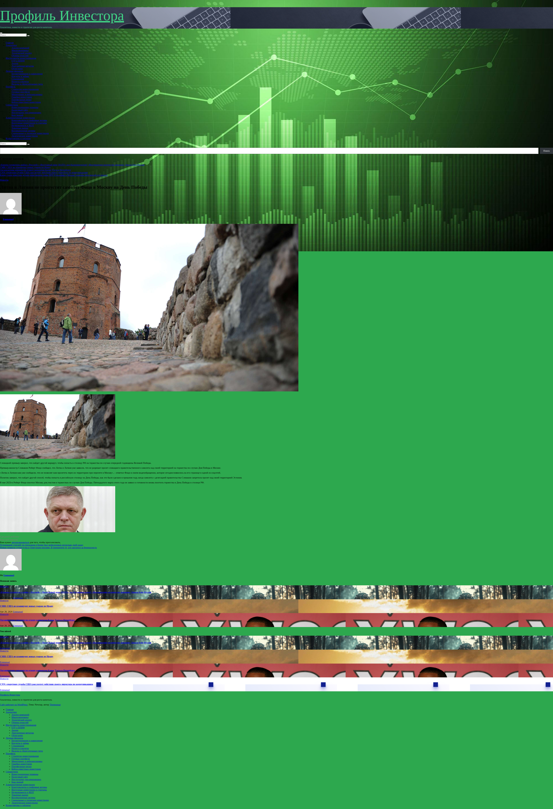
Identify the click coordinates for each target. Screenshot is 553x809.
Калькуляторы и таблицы (18, 138)
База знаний (17, 115)
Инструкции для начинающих (26, 112)
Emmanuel (8, 219)
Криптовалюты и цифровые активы (29, 120)
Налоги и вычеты (20, 81)
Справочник (12, 105)
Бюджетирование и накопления (27, 73)
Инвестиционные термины (25, 107)
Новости (4, 180)
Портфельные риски (22, 99)
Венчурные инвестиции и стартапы (29, 123)
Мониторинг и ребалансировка (27, 94)
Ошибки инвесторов (22, 97)
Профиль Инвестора (62, 15)
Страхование (18, 79)
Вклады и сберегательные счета (27, 84)
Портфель (10, 86)
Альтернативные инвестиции (20, 118)
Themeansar (55, 704)
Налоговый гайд (20, 110)
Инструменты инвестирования (21, 58)
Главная (10, 42)
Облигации (17, 68)
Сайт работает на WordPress (14, 704)
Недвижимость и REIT (23, 125)
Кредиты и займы (20, 76)
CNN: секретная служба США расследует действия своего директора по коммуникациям (44, 172)
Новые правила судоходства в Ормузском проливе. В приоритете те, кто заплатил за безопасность (48, 547)
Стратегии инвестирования (25, 89)
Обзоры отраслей (20, 55)
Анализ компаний (20, 48)
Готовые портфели (21, 92)
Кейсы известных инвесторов (26, 102)
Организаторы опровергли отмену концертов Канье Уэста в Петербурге (35, 170)
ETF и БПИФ (18, 61)
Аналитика (11, 45)
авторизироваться (20, 542)
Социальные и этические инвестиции (30, 133)
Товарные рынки (20, 128)
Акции (15, 63)
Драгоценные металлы (23, 66)
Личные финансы (14, 71)
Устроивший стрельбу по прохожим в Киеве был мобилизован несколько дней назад (41, 545)
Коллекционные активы (23, 130)
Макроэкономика (20, 50)
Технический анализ (22, 53)
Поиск (3, 146)
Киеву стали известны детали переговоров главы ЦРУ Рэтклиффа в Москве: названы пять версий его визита (53, 175)
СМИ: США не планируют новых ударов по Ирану (25, 167)
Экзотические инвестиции (25, 136)
